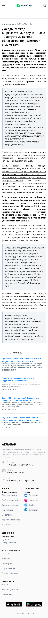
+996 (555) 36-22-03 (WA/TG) (20, 464)
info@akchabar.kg (15, 472)
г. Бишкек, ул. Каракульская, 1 (21, 480)
